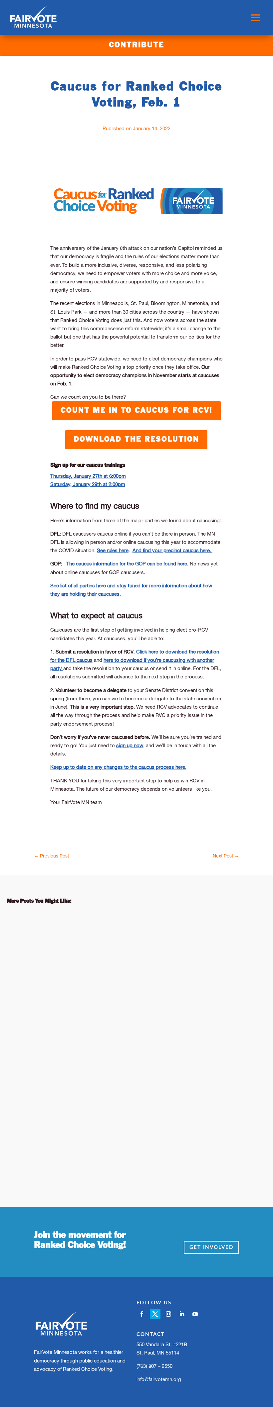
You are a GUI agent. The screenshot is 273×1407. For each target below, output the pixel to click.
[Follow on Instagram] (168, 1314)
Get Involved (211, 1247)
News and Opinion (152, 950)
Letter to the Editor (98, 950)
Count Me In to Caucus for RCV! (136, 410)
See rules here (113, 550)
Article (61, 950)
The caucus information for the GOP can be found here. (127, 563)
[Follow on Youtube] (195, 1314)
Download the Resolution (136, 439)
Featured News (92, 1128)
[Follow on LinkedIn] (181, 1314)
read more (27, 985)
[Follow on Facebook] (141, 1314)
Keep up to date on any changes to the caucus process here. (118, 767)
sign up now (129, 745)
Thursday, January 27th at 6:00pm (88, 476)
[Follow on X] (155, 1314)
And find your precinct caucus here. (172, 550)
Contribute (136, 45)
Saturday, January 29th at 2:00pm (87, 484)
